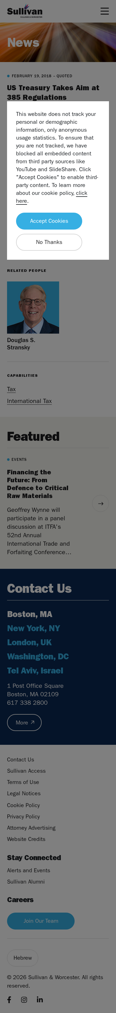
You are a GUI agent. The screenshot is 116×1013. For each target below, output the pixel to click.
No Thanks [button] (49, 242)
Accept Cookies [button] (49, 221)
